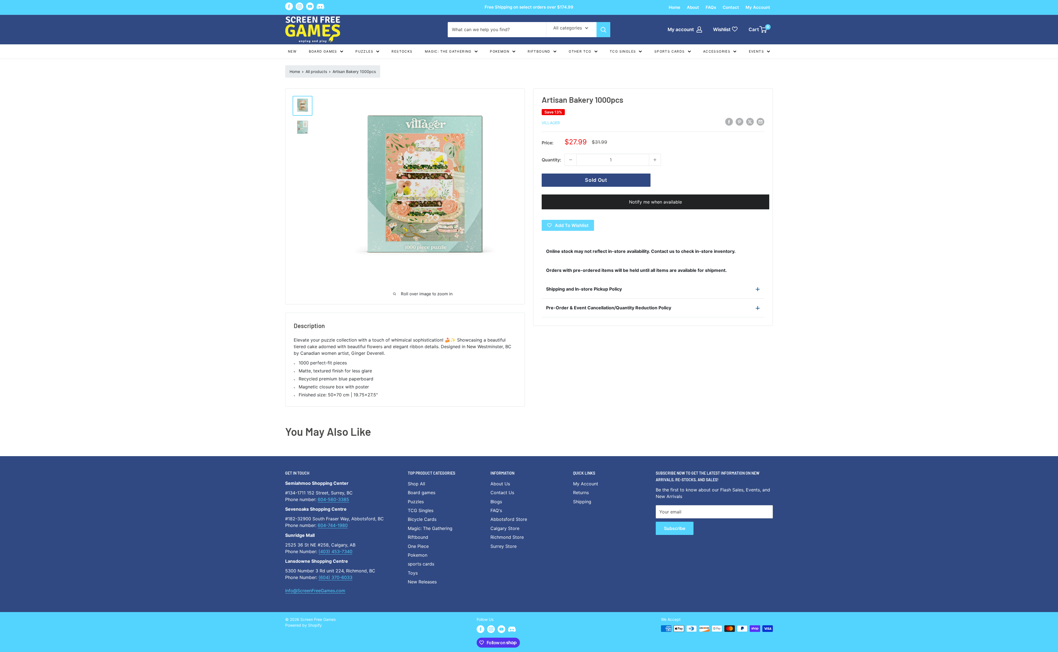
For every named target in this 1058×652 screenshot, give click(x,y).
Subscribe (674, 528)
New (292, 51)
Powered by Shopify (303, 625)
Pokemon (499, 51)
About (693, 7)
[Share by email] (760, 122)
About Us (500, 483)
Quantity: (551, 160)
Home (674, 7)
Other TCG (580, 51)
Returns (581, 492)
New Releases (422, 582)
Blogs (496, 501)
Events (756, 51)
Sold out (596, 180)
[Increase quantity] (655, 160)
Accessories (716, 51)
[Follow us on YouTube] (310, 6)
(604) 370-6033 (335, 577)
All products (316, 71)
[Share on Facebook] (729, 122)
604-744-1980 (333, 525)
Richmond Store (507, 537)
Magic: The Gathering (448, 51)
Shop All (416, 483)
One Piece (418, 546)
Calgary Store (504, 528)
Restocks (402, 51)
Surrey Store (503, 546)
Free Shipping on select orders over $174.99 (529, 7)
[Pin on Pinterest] (739, 122)
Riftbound (539, 51)
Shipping (582, 501)
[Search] (603, 29)
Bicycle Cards (422, 519)
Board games (323, 51)
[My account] (699, 29)
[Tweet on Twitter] (750, 122)
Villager (551, 122)
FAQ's (496, 510)
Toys (413, 573)
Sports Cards (669, 51)
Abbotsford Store (508, 519)
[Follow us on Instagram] (299, 6)
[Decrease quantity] (570, 160)
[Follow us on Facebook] (289, 6)
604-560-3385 (333, 499)
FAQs (711, 7)
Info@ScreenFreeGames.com (315, 590)
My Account (758, 7)
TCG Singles (623, 51)
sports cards (421, 564)
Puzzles (364, 51)
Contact (731, 7)
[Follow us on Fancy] (320, 7)
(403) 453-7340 (335, 551)
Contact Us (502, 492)
